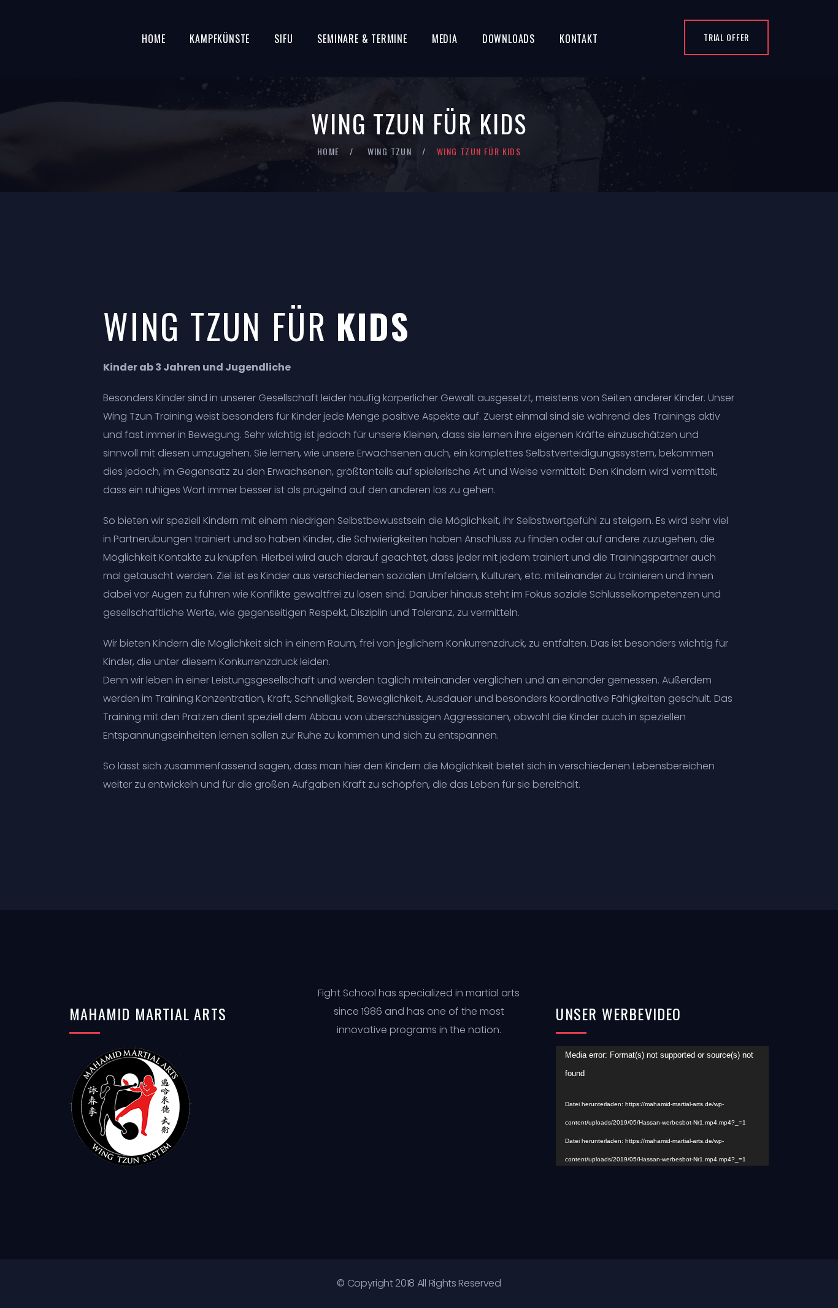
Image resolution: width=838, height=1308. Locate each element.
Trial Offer (726, 37)
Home (153, 38)
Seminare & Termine (362, 38)
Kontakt (578, 38)
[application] (662, 1106)
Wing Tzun (389, 151)
